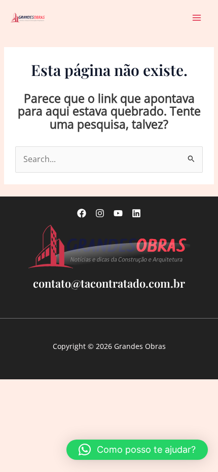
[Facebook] (81, 213)
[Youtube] (118, 213)
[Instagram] (99, 213)
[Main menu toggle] (197, 17)
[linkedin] (136, 213)
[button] (137, 450)
